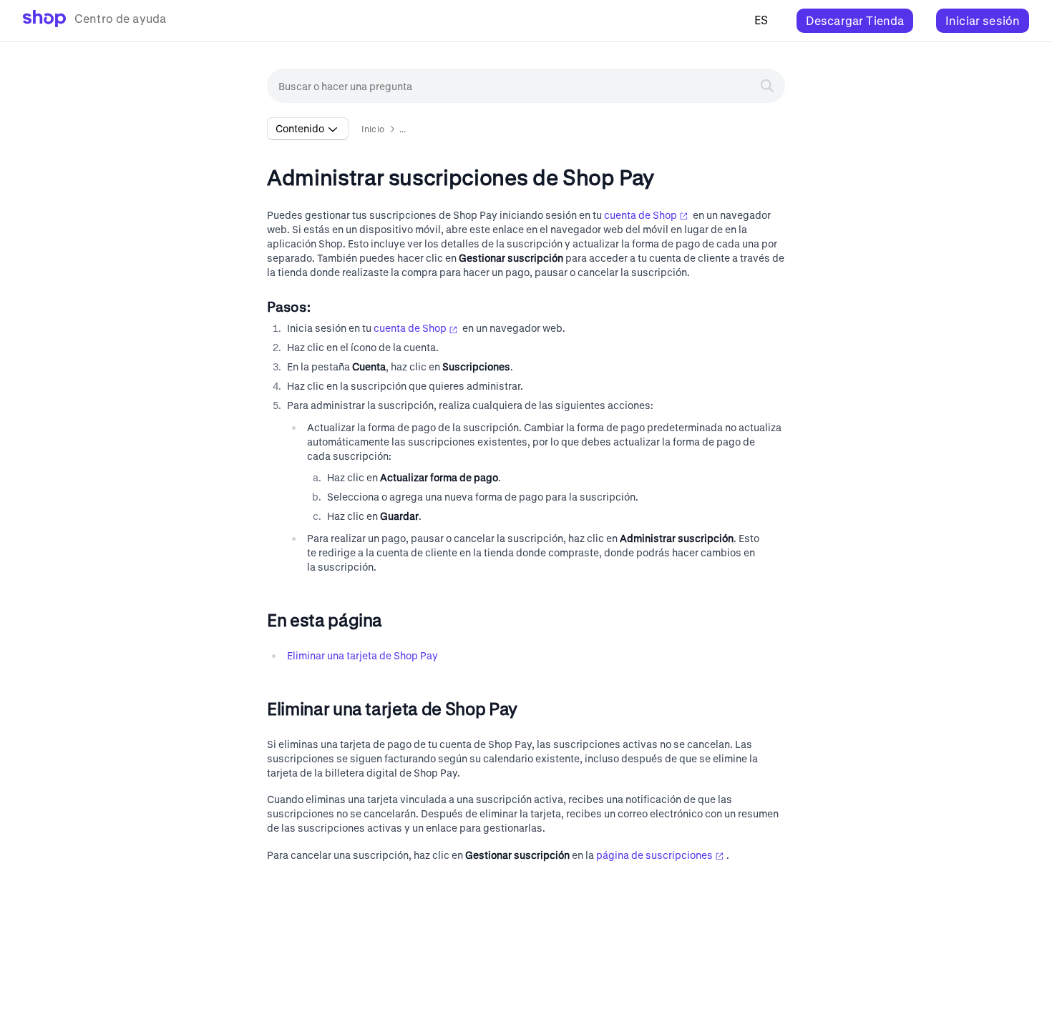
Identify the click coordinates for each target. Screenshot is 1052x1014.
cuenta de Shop (640, 215)
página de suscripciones (654, 855)
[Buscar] (767, 86)
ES (761, 19)
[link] (94, 21)
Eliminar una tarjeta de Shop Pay (362, 655)
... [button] (402, 129)
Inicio (372, 129)
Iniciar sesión (982, 20)
